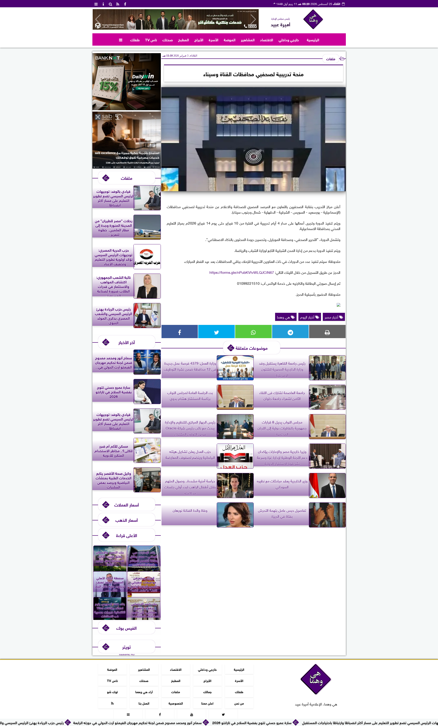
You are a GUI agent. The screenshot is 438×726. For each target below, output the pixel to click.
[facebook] (125, 3)
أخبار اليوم (307, 316)
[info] (103, 3)
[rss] (118, 3)
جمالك (207, 691)
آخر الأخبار (126, 342)
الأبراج (198, 39)
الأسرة (213, 39)
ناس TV (151, 39)
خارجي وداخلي (289, 39)
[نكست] (126, 108)
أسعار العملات (126, 504)
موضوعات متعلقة (252, 347)
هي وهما (284, 316)
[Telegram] (290, 331)
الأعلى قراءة (126, 535)
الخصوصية (175, 703)
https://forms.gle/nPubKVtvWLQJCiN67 (241, 272)
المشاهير (248, 39)
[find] (110, 3)
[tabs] (96, 3)
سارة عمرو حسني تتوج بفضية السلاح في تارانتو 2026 (289, 722)
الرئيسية (313, 39)
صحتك (167, 39)
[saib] (126, 167)
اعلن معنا (207, 703)
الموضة (229, 39)
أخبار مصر (332, 316)
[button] (98, 19)
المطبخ (183, 39)
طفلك (135, 39)
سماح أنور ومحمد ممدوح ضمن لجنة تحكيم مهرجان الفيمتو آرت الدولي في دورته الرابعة (174, 722)
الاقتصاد (266, 39)
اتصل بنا (143, 703)
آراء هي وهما (144, 691)
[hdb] (176, 19)
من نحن (239, 703)
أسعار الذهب (126, 519)
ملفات (330, 58)
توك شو (112, 691)
